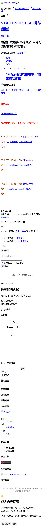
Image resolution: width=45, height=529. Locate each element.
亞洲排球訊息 (22, 241)
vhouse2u (5, 217)
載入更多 (5, 250)
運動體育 (22, 53)
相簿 (8, 58)
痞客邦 (19, 231)
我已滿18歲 (6, 524)
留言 (24, 231)
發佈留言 (5, 266)
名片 (8, 64)
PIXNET (11, 488)
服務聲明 (27, 491)
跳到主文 (5, 36)
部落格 (9, 61)
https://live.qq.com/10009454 (19, 142)
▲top (3, 245)
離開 (14, 524)
